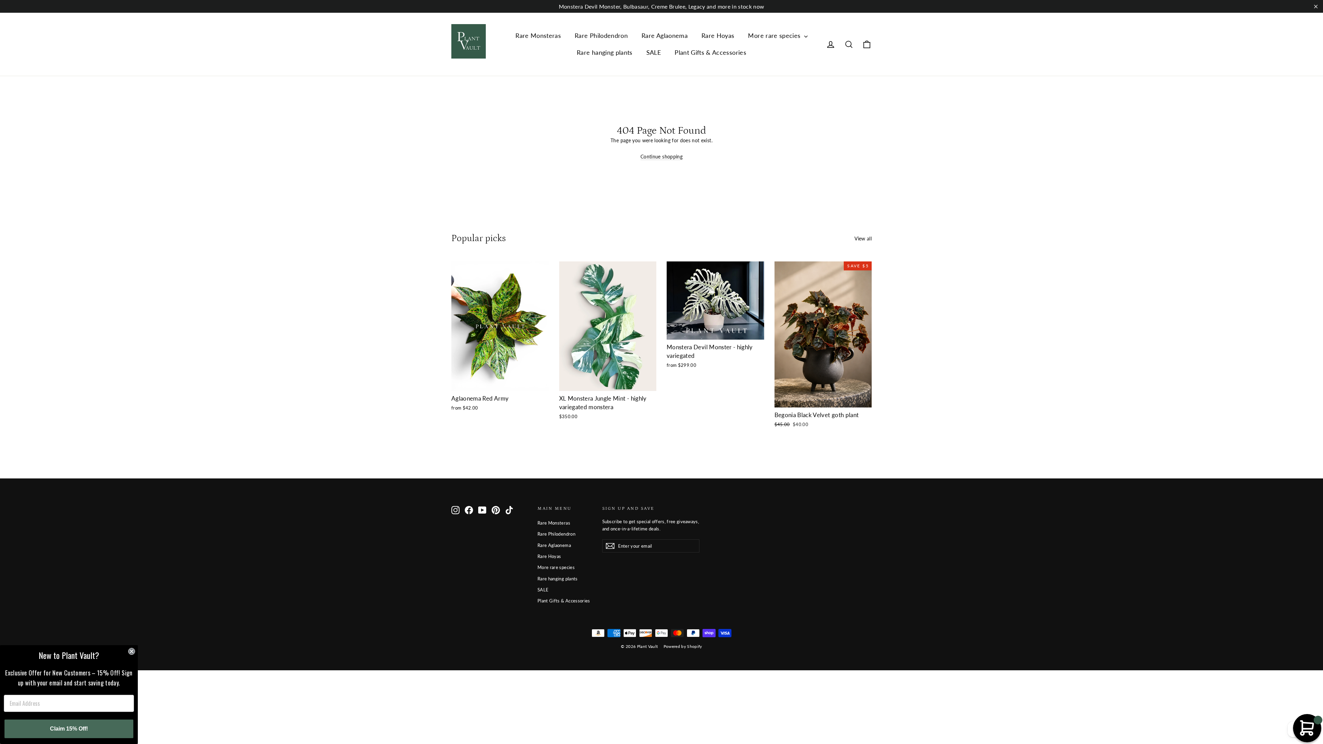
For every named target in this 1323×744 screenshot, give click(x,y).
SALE (653, 52)
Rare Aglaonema (665, 35)
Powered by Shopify (683, 646)
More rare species (775, 35)
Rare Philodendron (601, 35)
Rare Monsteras (538, 35)
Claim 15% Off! (69, 729)
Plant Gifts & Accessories (710, 52)
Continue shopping (661, 156)
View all (863, 238)
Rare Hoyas (718, 35)
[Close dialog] (131, 651)
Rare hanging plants (605, 52)
